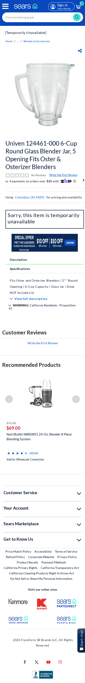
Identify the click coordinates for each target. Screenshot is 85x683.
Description (18, 259)
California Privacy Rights (20, 568)
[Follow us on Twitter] (36, 662)
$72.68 (11, 423)
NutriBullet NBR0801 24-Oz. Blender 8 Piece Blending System (39, 436)
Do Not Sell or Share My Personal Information (41, 578)
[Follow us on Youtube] (48, 662)
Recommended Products (31, 365)
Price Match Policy (18, 551)
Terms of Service (66, 551)
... (18, 41)
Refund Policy (15, 557)
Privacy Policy (67, 557)
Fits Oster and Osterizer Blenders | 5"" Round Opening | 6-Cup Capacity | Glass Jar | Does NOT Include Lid (44, 286)
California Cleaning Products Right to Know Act (41, 573)
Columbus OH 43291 (29, 197)
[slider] (17, 451)
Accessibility (43, 551)
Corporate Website (41, 557)
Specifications (20, 269)
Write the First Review (63, 175)
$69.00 (13, 427)
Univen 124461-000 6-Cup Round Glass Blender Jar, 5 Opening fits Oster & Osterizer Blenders (41, 155)
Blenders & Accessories (37, 41)
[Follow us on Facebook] (24, 662)
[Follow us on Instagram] (60, 662)
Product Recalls (27, 562)
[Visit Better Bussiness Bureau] (42, 674)
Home (8, 41)
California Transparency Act (60, 568)
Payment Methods (53, 562)
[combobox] (42, 17)
